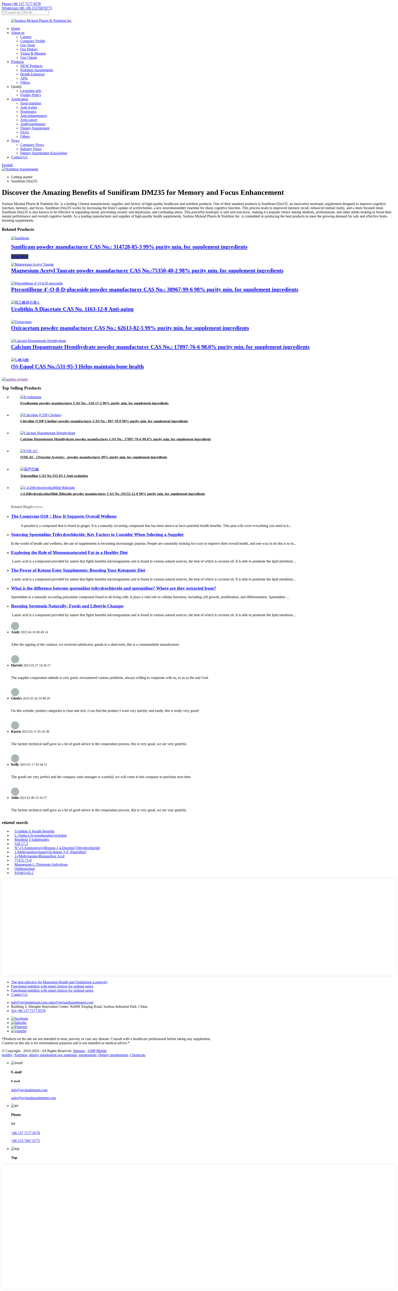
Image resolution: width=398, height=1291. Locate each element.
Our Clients (28, 57)
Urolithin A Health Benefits (34, 831)
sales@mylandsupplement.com (70, 1002)
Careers (25, 37)
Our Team (27, 45)
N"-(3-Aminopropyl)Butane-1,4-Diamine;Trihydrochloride (57, 848)
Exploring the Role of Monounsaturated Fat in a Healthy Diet (69, 552)
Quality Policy (30, 95)
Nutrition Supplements (36, 70)
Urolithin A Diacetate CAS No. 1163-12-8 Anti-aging (72, 309)
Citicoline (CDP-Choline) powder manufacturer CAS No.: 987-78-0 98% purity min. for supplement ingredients (104, 421)
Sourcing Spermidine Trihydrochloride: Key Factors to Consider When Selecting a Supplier (97, 534)
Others (25, 82)
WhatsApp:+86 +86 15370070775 (27, 8)
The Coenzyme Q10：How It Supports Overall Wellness (64, 516)
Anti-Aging (28, 107)
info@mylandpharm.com (29, 1002)
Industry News (31, 149)
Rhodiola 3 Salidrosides (32, 840)
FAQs (24, 132)
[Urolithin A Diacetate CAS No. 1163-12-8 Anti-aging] (25, 302)
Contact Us (19, 157)
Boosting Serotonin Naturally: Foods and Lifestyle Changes (67, 606)
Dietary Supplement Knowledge (43, 153)
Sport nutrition (30, 103)
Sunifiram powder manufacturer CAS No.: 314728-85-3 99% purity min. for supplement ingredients (129, 247)
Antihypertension (32, 124)
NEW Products (31, 66)
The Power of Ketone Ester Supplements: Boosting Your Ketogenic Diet (78, 570)
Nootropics (28, 111)
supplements (88, 1055)
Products (17, 62)
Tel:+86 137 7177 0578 (28, 1011)
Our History (29, 49)
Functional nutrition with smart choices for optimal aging (52, 986)
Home (15, 28)
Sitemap (79, 1051)
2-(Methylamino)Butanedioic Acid (39, 856)
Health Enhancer (32, 74)
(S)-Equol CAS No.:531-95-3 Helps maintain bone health (77, 366)
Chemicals (137, 1055)
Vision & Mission (33, 53)
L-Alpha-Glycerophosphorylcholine (41, 835)
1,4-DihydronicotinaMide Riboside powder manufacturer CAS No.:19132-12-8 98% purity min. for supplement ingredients (112, 494)
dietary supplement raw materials (53, 1055)
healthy (7, 1055)
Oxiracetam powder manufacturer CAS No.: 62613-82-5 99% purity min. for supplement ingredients (130, 328)
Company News (32, 145)
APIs (24, 78)
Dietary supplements (113, 1055)
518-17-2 (21, 844)
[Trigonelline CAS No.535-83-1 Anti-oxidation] (29, 469)
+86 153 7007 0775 (25, 1141)
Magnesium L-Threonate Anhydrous (41, 864)
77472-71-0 (23, 860)
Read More (20, 257)
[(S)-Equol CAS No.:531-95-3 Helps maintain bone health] (20, 360)
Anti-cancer (28, 120)
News (15, 141)
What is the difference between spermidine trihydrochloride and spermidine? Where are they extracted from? (113, 588)
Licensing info (30, 91)
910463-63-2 (24, 873)
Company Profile (32, 41)
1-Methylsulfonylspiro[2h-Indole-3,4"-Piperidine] (50, 852)
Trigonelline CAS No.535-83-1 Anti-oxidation (54, 476)
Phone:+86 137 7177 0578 (21, 4)
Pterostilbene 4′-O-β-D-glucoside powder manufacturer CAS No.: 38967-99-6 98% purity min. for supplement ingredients (154, 289)
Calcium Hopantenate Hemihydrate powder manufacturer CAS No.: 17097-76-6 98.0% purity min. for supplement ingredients (160, 347)
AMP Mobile (97, 1051)
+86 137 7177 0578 (25, 1133)
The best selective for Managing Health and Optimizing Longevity (59, 982)
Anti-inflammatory (33, 116)
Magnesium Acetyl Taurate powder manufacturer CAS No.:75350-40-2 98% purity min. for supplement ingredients (147, 271)
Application (19, 99)
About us (17, 33)
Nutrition (20, 1055)
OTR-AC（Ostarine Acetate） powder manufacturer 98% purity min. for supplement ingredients (93, 457)
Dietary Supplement (34, 128)
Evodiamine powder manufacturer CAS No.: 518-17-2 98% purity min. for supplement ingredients (94, 403)
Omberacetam (25, 869)
